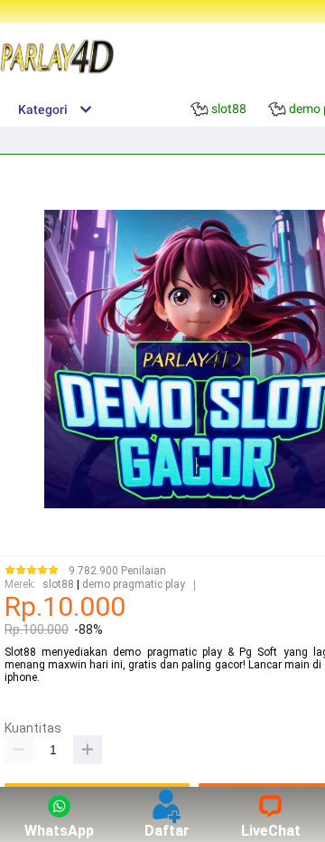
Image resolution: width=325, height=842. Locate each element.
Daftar (167, 830)
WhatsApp (59, 830)
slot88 (58, 585)
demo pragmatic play (133, 585)
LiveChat (271, 830)
